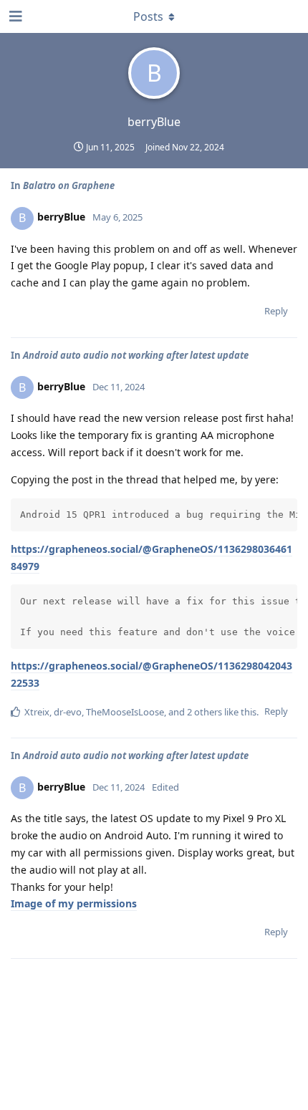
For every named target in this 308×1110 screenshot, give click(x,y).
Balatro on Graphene (69, 185)
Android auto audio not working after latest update (136, 355)
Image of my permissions (74, 903)
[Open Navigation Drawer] (14, 16)
